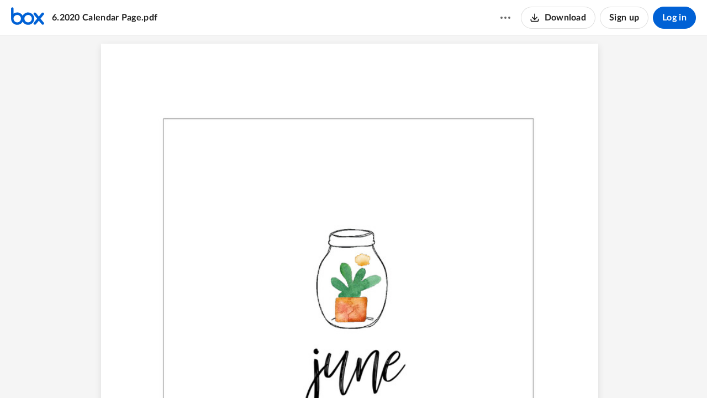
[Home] (27, 17)
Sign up (624, 17)
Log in (674, 17)
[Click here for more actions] (505, 18)
